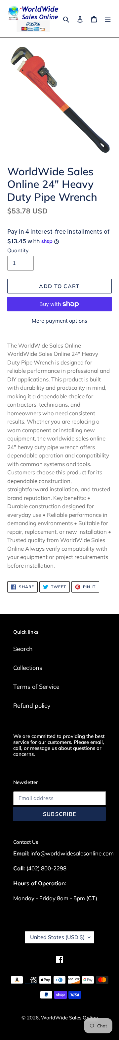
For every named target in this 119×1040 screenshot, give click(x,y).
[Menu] (108, 18)
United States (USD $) (57, 937)
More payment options (59, 320)
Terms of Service (36, 686)
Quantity (18, 250)
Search (23, 649)
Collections (27, 668)
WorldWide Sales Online (69, 1017)
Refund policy (32, 705)
